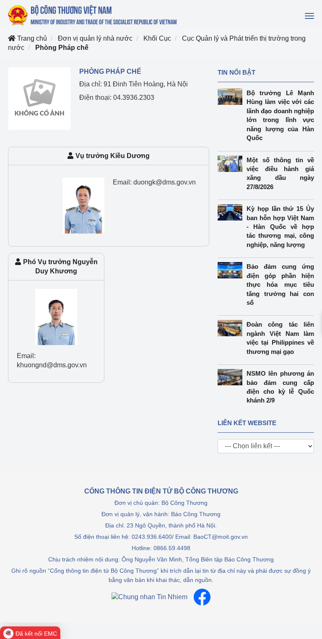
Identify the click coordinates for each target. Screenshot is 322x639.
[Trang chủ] (93, 15)
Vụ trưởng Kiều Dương (112, 155)
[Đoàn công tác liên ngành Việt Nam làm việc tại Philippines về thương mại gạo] (232, 328)
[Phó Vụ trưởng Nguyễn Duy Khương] (56, 316)
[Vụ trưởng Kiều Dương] (83, 205)
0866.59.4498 (171, 548)
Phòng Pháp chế (61, 47)
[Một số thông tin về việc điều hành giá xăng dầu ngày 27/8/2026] (232, 164)
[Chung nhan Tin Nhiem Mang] (149, 597)
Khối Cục (157, 38)
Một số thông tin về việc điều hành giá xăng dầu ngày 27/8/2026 (280, 173)
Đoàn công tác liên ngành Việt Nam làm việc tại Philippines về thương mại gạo (280, 338)
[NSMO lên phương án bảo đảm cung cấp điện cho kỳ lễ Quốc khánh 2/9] (232, 377)
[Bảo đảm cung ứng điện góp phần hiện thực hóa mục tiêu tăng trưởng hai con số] (232, 270)
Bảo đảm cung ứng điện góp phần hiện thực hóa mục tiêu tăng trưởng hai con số (280, 284)
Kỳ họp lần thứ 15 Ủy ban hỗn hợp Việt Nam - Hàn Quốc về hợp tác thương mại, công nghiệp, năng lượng (280, 226)
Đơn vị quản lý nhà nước (95, 38)
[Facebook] (202, 597)
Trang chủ (31, 38)
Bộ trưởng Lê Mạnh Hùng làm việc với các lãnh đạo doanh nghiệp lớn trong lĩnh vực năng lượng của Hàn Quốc (280, 115)
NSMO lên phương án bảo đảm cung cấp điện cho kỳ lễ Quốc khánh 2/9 (280, 387)
